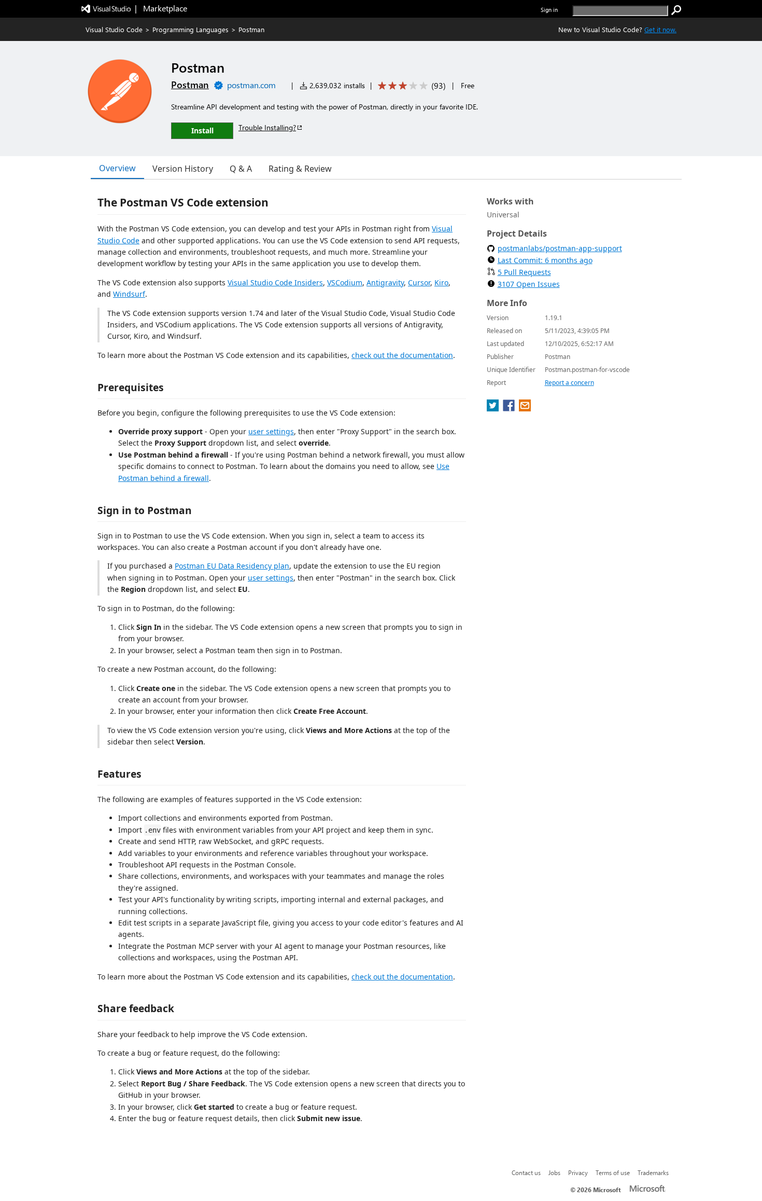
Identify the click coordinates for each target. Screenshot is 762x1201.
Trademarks (653, 1172)
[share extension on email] (525, 408)
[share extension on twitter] (494, 408)
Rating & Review (300, 168)
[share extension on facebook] (510, 408)
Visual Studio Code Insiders (275, 282)
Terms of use (613, 1172)
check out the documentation (402, 355)
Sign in (549, 9)
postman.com (251, 84)
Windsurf (129, 294)
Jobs (554, 1172)
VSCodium (344, 282)
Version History (182, 168)
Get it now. (660, 29)
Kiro (441, 282)
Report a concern (569, 382)
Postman (190, 84)
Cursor (419, 282)
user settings (271, 431)
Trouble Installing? (267, 127)
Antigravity (385, 282)
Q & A (241, 168)
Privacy (578, 1172)
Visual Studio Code (114, 29)
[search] (676, 10)
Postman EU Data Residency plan (232, 566)
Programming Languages (190, 29)
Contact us (526, 1172)
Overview (117, 168)
